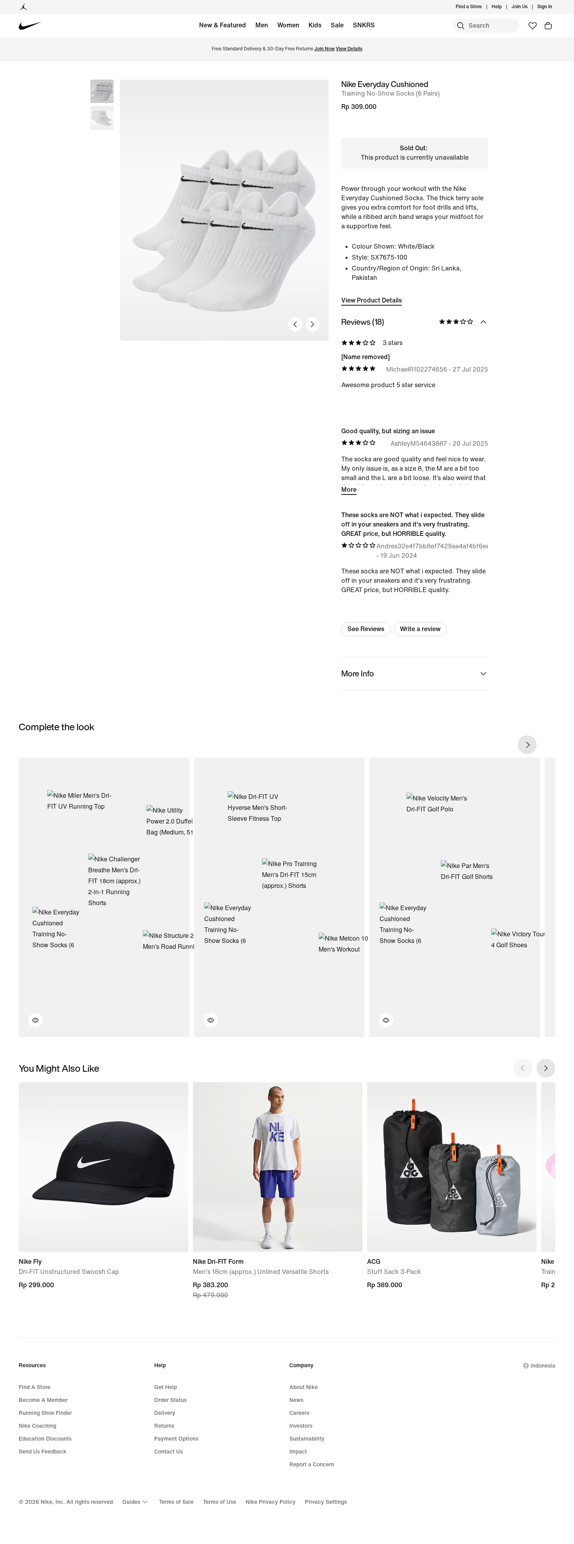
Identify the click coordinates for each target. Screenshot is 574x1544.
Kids (314, 25)
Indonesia (543, 1366)
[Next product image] (312, 324)
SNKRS (364, 25)
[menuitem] (504, 7)
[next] (527, 744)
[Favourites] (533, 26)
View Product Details (371, 300)
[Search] (461, 26)
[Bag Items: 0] (548, 26)
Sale (337, 25)
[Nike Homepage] (30, 25)
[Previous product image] (295, 324)
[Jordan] (23, 7)
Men (261, 25)
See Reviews (366, 629)
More (349, 489)
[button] (102, 118)
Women (288, 25)
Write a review (420, 629)
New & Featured (222, 25)
